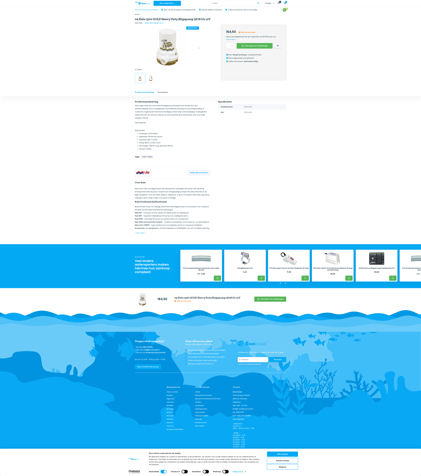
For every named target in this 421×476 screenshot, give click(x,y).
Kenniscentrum (201, 422)
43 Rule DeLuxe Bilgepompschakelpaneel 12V (377, 268)
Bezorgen (170, 409)
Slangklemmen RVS (245, 268)
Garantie (170, 422)
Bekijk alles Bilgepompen (154, 23)
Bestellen (170, 405)
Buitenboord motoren (203, 395)
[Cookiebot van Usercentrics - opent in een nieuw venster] (134, 471)
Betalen (169, 412)
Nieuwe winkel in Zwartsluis (211, 10)
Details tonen (238, 472)
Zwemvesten (200, 412)
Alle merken (199, 426)
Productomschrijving (144, 92)
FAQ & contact (172, 392)
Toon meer (230, 39)
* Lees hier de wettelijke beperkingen (249, 364)
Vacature (170, 402)
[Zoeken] (258, 3)
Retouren (170, 416)
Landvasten (199, 405)
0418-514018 (148, 347)
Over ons (170, 426)
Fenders (198, 402)
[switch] (185, 471)
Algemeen (171, 399)
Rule (140, 23)
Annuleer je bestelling (175, 429)
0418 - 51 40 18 (241, 405)
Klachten (170, 419)
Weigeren (282, 467)
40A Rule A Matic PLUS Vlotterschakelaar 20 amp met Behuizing (332, 269)
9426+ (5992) (147, 157)
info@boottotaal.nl (151, 350)
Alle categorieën (166, 3)
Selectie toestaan (282, 461)
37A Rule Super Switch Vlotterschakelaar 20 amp (289, 268)
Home (137, 14)
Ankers (197, 392)
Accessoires (163, 92)
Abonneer (278, 360)
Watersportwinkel (201, 416)
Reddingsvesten (201, 409)
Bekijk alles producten (199, 173)
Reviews (170, 395)
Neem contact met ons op (147, 367)
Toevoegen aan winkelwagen (256, 46)
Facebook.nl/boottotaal (155, 352)
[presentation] (135, 48)
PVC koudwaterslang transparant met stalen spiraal (201, 269)
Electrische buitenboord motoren (208, 399)
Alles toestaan (282, 454)
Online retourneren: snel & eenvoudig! (242, 10)
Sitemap (198, 419)
